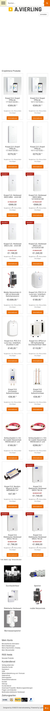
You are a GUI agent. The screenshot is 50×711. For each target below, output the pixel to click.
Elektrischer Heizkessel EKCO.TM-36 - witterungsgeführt (37, 488)
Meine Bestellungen (8, 646)
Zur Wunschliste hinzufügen (15, 112)
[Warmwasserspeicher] (12, 619)
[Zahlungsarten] (18, 699)
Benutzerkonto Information (10, 644)
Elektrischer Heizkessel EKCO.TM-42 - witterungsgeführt (12, 537)
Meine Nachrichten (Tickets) (11, 648)
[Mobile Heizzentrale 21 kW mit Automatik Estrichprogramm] (12, 280)
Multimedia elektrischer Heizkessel (13, 692)
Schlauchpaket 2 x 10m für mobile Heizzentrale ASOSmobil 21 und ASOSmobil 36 (37, 439)
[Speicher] (37, 574)
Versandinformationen (9, 679)
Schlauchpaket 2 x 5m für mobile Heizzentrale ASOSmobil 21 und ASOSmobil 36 (12, 439)
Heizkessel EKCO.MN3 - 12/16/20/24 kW (37, 197)
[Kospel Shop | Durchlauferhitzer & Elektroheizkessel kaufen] (25, 9)
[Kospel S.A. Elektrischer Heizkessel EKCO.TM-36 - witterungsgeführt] (37, 474)
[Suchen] (47, 3)
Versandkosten (17, 559)
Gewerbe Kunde (7, 667)
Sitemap (4, 684)
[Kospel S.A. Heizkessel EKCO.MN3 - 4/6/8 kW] (12, 183)
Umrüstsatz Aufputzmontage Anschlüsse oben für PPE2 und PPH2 (37, 391)
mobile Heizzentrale (37, 608)
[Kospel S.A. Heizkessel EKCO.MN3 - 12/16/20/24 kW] (37, 183)
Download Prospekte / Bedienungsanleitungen (17, 688)
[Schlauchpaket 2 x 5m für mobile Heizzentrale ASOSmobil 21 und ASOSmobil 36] (12, 425)
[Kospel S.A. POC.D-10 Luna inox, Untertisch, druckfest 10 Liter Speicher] (37, 280)
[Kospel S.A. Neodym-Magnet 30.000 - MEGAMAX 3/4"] (12, 474)
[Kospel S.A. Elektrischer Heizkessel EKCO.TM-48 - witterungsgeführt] (37, 522)
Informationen (12, 118)
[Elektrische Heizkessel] (12, 596)
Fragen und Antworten (9, 690)
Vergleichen (7, 111)
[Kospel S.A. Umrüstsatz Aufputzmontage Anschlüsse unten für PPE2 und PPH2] (12, 377)
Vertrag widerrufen (8, 665)
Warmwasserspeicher (12, 630)
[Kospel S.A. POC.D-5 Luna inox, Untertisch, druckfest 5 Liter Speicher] (12, 328)
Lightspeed (43, 708)
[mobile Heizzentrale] (37, 596)
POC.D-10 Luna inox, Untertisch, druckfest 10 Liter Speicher (37, 294)
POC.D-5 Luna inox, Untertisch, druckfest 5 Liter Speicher (12, 342)
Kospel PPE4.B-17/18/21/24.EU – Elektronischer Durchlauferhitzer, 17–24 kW (12, 148)
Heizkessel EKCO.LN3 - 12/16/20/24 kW (37, 245)
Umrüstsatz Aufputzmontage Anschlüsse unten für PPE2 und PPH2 (12, 391)
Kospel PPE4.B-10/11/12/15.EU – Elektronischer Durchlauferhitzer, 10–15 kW (37, 148)
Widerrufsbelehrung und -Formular (13, 673)
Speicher (37, 585)
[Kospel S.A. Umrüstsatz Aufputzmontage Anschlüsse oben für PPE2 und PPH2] (37, 377)
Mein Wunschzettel (8, 650)
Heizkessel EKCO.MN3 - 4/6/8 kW (12, 196)
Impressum (5, 669)
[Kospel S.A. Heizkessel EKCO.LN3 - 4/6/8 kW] (12, 231)
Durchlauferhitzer (12, 585)
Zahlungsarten (6, 677)
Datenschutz (6, 675)
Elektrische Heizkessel (12, 608)
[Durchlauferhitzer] (12, 574)
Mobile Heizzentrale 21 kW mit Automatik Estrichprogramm (12, 294)
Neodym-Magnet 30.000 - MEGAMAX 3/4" (12, 488)
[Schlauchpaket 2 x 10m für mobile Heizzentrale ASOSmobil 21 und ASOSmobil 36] (37, 425)
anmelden (43, 14)
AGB (3, 671)
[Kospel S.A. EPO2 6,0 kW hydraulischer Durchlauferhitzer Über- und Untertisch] (37, 328)
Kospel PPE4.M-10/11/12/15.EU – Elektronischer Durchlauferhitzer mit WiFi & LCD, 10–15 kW (37, 100)
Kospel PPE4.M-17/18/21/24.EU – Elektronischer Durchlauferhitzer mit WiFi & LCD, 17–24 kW (12, 100)
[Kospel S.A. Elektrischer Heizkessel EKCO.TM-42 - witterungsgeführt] (12, 522)
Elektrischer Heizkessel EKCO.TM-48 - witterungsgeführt (37, 537)
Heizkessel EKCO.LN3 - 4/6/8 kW (12, 245)
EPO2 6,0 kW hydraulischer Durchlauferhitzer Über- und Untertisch (37, 342)
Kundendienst (6, 686)
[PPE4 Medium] (25, 44)
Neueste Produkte (8, 658)
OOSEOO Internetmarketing (21, 708)
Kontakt (4, 682)
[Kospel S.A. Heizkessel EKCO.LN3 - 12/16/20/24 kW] (37, 231)
